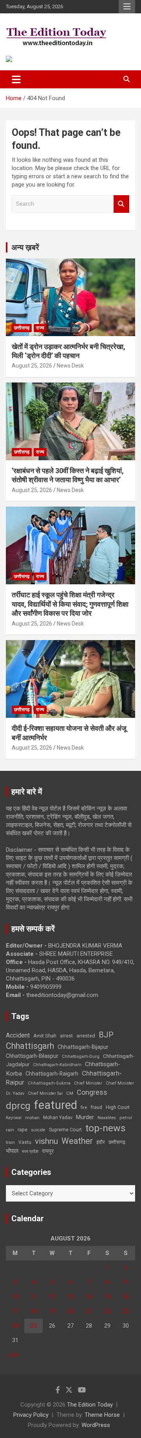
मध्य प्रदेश (30, 1151)
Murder (85, 1117)
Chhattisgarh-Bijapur (83, 1047)
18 (34, 1311)
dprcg (18, 1105)
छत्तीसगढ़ (21, 328)
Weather (77, 1141)
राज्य (40, 328)
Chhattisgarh (30, 1046)
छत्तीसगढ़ (116, 1142)
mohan (32, 1117)
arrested (85, 1036)
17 (15, 1311)
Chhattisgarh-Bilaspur (32, 1056)
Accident (18, 1035)
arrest (66, 1036)
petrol (125, 1117)
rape (22, 1129)
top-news (105, 1128)
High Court (118, 1107)
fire (84, 1107)
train (10, 1142)
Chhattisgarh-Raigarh (51, 1073)
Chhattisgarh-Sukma (49, 1083)
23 (126, 1311)
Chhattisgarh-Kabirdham (57, 1064)
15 (107, 1296)
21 (89, 1311)
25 (34, 1325)
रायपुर (48, 1151)
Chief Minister (88, 1083)
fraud (96, 1107)
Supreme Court (65, 1129)
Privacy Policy (31, 1414)
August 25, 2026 (32, 365)
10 (15, 1296)
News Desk (70, 365)
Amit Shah (44, 1036)
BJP (106, 1034)
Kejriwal (14, 1117)
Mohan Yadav (57, 1117)
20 (70, 1311)
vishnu (46, 1141)
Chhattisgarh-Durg (80, 1056)
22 (107, 1311)
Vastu (24, 1142)
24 (15, 1325)
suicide (38, 1129)
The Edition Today (90, 1404)
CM (69, 1093)
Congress (92, 1092)
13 (70, 1296)
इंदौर (100, 1142)
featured (55, 1105)
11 (34, 1296)
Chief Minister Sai (45, 1093)
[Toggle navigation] (16, 79)
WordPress (95, 1425)
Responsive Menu (127, 6)
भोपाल (12, 1150)
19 (52, 1311)
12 (52, 1296)
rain (10, 1129)
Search (121, 204)
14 (89, 1296)
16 (126, 1296)
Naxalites (107, 1117)
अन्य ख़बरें (25, 247)
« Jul (12, 1354)
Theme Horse (102, 1414)
